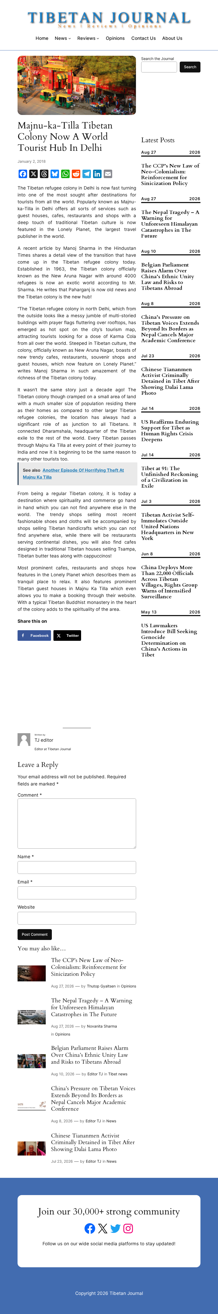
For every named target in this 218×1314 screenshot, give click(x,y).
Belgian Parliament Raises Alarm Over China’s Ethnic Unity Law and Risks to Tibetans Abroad (89, 1055)
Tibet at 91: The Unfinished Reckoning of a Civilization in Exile (169, 477)
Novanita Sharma (102, 1026)
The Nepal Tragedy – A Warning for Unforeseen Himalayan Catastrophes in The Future (91, 1007)
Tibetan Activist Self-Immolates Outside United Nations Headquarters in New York (167, 526)
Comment (30, 795)
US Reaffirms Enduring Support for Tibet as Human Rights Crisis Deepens (170, 431)
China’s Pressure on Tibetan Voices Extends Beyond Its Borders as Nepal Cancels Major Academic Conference (93, 1099)
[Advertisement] (77, 686)
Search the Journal (157, 58)
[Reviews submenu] (98, 38)
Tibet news (117, 1074)
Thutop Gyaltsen (101, 986)
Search (190, 67)
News (111, 1121)
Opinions (128, 986)
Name (26, 856)
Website (26, 907)
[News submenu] (69, 38)
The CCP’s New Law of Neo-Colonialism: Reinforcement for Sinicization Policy (88, 967)
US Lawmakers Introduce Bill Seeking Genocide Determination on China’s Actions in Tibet (169, 640)
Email (25, 881)
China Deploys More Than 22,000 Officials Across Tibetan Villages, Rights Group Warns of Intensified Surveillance (169, 582)
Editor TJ (95, 1074)
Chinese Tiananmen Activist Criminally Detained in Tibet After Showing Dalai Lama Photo (93, 1142)
